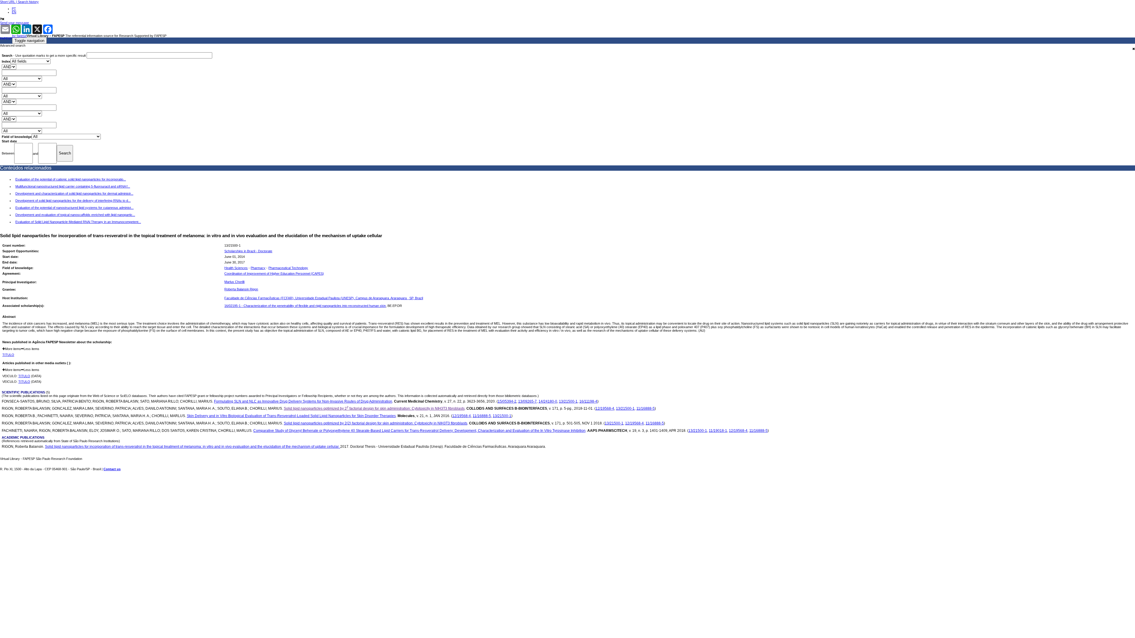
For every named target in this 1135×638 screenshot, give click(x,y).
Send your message (14, 23)
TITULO (8, 355)
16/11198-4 (588, 401)
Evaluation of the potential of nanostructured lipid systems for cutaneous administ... (74, 207)
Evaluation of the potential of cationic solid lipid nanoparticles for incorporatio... (70, 179)
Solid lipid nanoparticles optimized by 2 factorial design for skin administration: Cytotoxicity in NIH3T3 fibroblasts (374, 408)
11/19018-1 (718, 430)
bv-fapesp (19, 36)
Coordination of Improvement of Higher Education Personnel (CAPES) (274, 273)
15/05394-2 (507, 401)
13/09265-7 (527, 401)
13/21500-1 (568, 401)
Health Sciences (236, 268)
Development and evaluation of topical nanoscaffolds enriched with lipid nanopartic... (75, 215)
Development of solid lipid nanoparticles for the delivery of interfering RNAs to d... (73, 200)
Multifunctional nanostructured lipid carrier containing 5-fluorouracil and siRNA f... (72, 186)
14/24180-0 (548, 401)
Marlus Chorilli (234, 282)
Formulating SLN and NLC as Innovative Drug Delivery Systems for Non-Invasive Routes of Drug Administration (303, 401)
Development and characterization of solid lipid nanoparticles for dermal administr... (74, 193)
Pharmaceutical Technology (288, 268)
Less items (31, 349)
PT (14, 8)
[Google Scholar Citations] (255, 282)
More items (13, 349)
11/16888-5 (645, 408)
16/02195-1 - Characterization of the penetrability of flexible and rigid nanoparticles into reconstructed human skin (305, 305)
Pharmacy (258, 268)
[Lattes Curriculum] (249, 282)
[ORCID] (268, 282)
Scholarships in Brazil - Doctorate (248, 251)
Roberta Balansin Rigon (241, 289)
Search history (28, 2)
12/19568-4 (605, 408)
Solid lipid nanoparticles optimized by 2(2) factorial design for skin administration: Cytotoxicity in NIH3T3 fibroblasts (375, 423)
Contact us (112, 469)
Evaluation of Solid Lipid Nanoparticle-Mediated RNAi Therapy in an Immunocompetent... (78, 222)
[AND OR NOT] (9, 67)
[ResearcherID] (262, 282)
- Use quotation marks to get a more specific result (44, 55)
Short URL (7, 2)
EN (14, 12)
